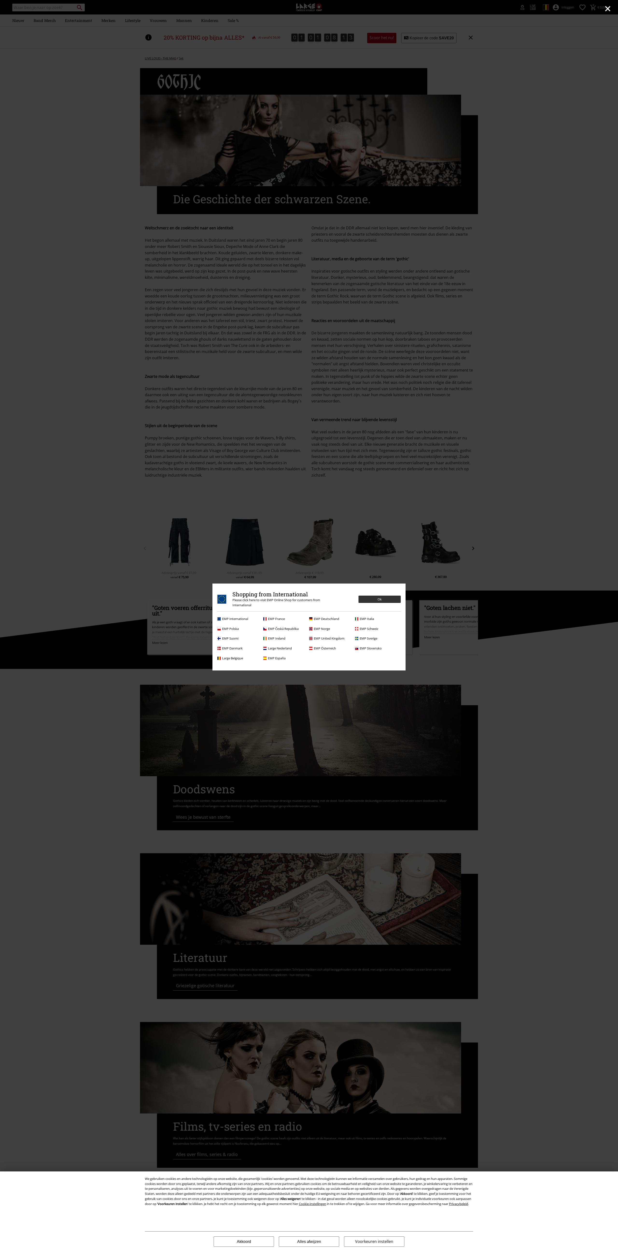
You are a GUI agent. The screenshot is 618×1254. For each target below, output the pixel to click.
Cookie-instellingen (312, 1204)
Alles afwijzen (309, 1242)
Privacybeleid (458, 1204)
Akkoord (244, 1242)
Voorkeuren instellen (374, 1241)
